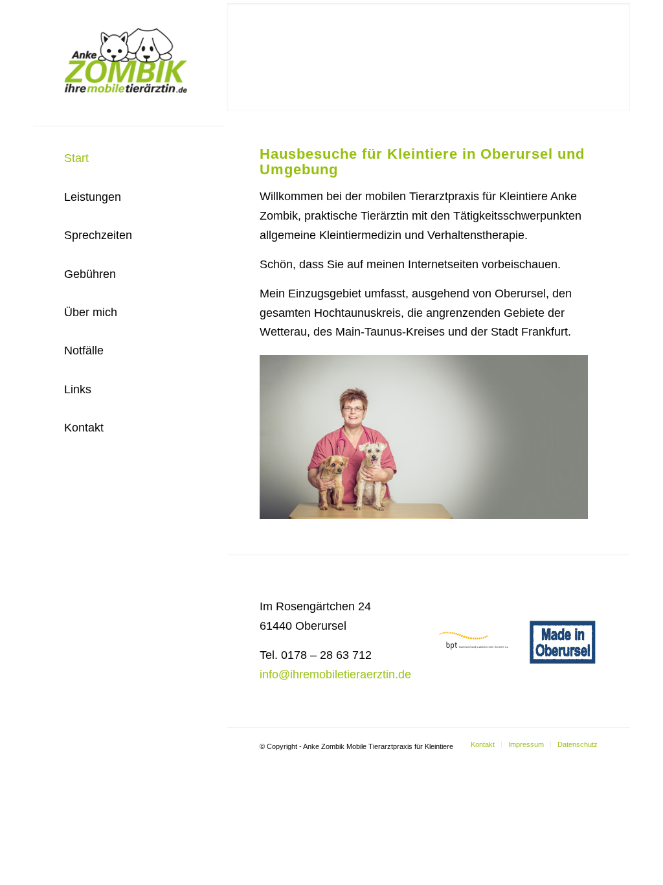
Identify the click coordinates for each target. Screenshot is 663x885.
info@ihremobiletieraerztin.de (335, 674)
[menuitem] (128, 158)
